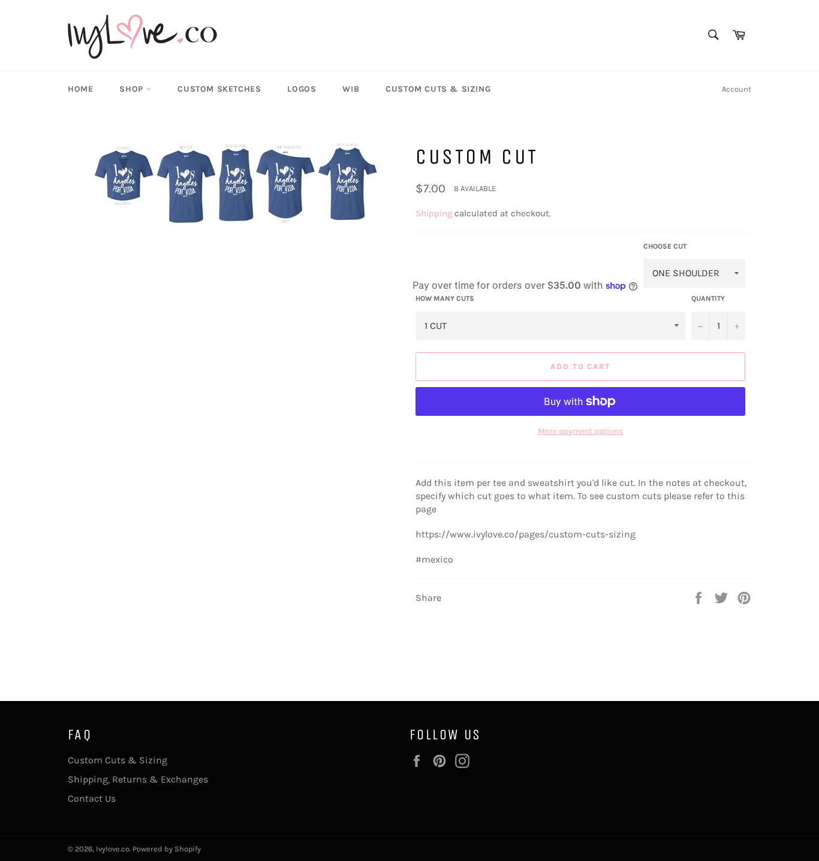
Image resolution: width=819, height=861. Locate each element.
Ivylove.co (113, 848)
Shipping (433, 213)
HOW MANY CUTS (444, 298)
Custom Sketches (219, 89)
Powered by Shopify (167, 848)
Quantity (708, 298)
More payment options (580, 431)
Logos (301, 89)
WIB (350, 89)
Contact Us (92, 798)
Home (80, 89)
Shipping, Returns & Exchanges (138, 779)
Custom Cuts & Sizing (438, 89)
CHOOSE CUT (664, 246)
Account (736, 88)
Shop (132, 89)
